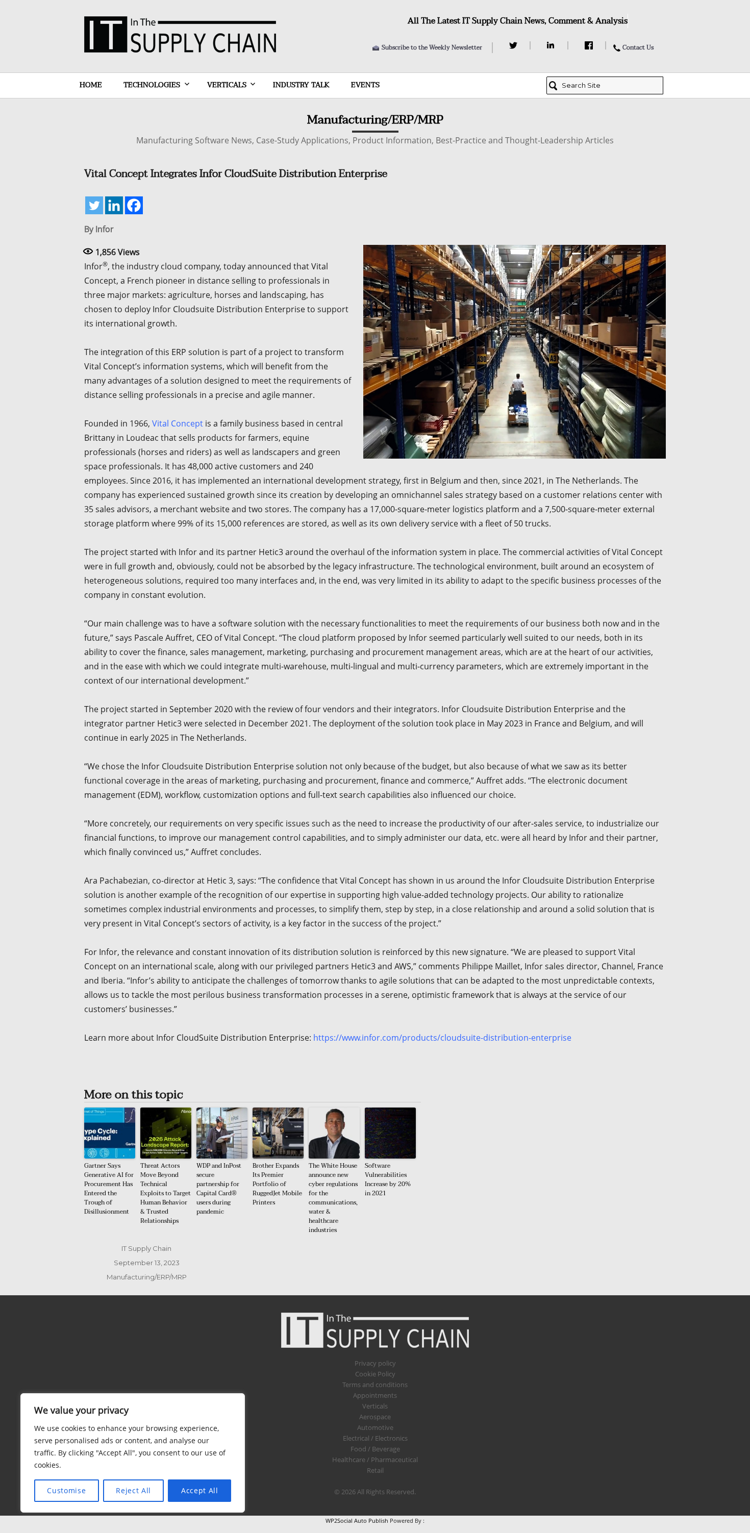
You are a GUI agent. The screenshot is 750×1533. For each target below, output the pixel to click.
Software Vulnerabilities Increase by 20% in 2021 (388, 1179)
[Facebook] (590, 45)
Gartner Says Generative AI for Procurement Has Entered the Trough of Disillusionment (109, 1188)
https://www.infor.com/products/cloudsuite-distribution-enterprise (442, 1037)
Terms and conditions (375, 1384)
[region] (132, 1453)
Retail (375, 1470)
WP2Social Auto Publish (357, 1520)
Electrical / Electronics (375, 1438)
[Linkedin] (114, 205)
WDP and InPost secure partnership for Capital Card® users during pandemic (218, 1188)
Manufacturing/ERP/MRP (147, 1277)
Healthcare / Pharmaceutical (375, 1459)
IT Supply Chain (146, 1248)
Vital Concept (177, 423)
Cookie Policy (375, 1373)
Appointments (375, 1395)
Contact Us (638, 47)
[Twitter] (514, 45)
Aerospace (375, 1416)
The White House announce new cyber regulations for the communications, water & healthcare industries (333, 1198)
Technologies (151, 85)
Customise (66, 1490)
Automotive (375, 1427)
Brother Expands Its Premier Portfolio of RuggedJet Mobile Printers (277, 1184)
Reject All (133, 1490)
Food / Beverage (375, 1448)
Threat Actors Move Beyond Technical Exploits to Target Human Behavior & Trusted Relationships (165, 1193)
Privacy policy (375, 1363)
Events (365, 85)
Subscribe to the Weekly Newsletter (432, 47)
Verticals (226, 85)
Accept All (199, 1490)
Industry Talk (301, 85)
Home (91, 85)
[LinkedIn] (552, 45)
